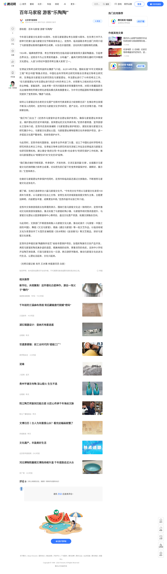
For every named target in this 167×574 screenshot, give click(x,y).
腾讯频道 (95, 556)
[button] (140, 21)
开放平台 (57, 556)
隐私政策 (49, 556)
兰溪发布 (22, 316)
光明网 (22, 335)
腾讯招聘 (71, 556)
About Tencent (32, 556)
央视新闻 (22, 434)
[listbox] (61, 376)
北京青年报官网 (25, 453)
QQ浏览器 (87, 556)
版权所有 (64, 566)
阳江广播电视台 (25, 414)
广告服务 (64, 556)
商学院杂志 (23, 355)
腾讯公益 (79, 556)
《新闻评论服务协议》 (52, 481)
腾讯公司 (58, 566)
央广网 (22, 473)
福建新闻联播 (24, 296)
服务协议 (42, 556)
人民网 (22, 375)
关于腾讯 (23, 556)
